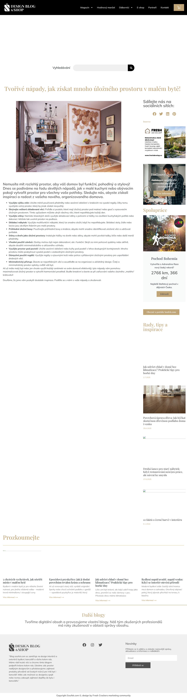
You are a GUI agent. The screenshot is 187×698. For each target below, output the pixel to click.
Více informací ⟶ (10, 597)
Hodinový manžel (106, 7)
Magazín (84, 7)
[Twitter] (100, 644)
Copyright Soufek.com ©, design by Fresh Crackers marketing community (93, 695)
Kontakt (165, 7)
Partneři (152, 7)
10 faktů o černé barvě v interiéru (162, 520)
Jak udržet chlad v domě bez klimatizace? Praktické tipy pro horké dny (161, 370)
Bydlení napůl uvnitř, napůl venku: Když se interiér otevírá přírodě (162, 581)
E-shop (140, 7)
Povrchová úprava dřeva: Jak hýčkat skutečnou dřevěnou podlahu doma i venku (164, 421)
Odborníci (124, 7)
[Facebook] (84, 644)
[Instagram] (92, 644)
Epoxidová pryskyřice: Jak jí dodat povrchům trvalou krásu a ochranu (69, 581)
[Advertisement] (93, 36)
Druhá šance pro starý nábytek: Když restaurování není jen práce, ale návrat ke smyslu (163, 472)
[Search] (131, 68)
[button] (154, 114)
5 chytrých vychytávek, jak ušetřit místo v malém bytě (22, 581)
